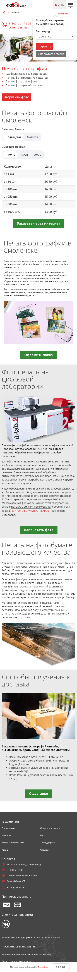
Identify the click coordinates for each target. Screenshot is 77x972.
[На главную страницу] (16, 4)
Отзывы (44, 849)
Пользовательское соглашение (18, 946)
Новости (6, 835)
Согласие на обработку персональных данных (26, 953)
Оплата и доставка (50, 828)
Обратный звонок (18, 27)
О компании (8, 828)
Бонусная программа (13, 842)
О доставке (38, 793)
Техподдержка (47, 842)
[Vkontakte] (6, 924)
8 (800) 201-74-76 (20, 24)
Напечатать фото (38, 530)
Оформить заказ (38, 355)
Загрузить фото (16, 97)
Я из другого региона (51, 54)
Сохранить (44, 46)
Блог (42, 835)
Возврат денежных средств (16, 961)
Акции (5, 849)
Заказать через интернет (38, 223)
